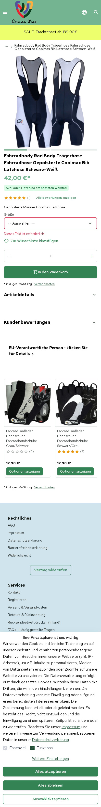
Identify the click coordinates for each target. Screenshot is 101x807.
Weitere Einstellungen (50, 758)
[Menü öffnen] (5, 12)
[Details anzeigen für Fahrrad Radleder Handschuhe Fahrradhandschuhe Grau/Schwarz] (27, 402)
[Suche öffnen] (96, 12)
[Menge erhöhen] (92, 256)
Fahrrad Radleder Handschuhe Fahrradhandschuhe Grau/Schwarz (21, 438)
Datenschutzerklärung (50, 739)
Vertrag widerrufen (50, 570)
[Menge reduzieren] (9, 256)
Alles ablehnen (50, 785)
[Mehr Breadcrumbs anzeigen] (6, 46)
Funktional (45, 747)
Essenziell (17, 747)
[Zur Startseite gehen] (24, 12)
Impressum (71, 726)
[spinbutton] (50, 256)
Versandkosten (44, 284)
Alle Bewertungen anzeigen (56, 198)
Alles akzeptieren (50, 771)
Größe (9, 214)
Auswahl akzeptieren (50, 799)
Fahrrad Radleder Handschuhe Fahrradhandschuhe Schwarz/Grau (72, 438)
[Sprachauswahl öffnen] (84, 12)
